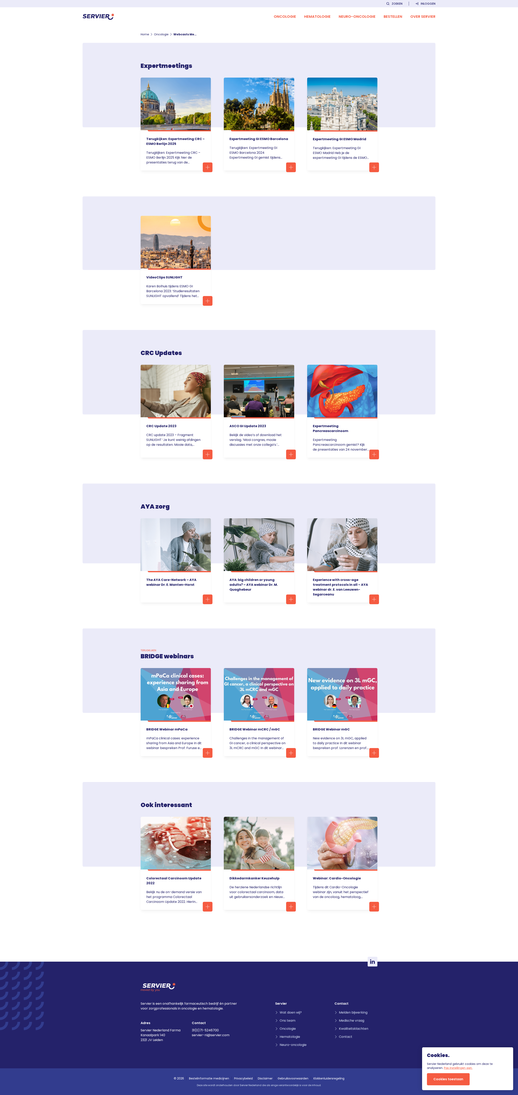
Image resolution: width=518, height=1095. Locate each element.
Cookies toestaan (448, 1079)
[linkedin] (372, 961)
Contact (345, 1036)
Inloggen (428, 4)
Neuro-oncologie (293, 1044)
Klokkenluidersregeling (328, 1078)
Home (145, 34)
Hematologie (290, 1036)
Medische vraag (351, 1020)
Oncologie (161, 34)
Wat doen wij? (291, 1012)
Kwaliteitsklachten (353, 1028)
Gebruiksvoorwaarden (293, 1078)
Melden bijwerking (353, 1012)
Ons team (287, 1020)
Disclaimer (265, 1078)
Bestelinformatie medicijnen (209, 1078)
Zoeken (397, 4)
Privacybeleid (243, 1078)
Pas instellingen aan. (458, 1068)
